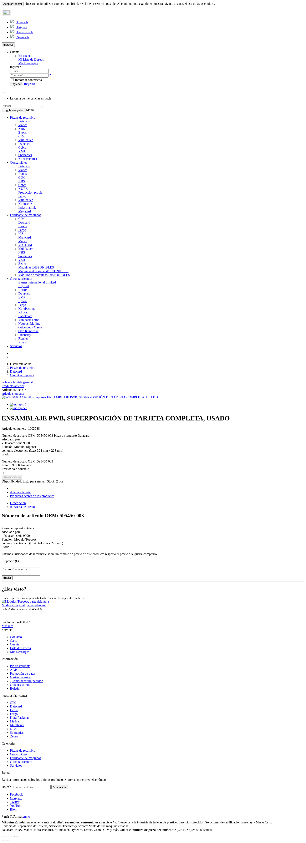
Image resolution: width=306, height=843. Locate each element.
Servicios (16, 346)
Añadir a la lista (20, 492)
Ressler (23, 338)
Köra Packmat (27, 158)
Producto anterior (13, 386)
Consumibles (18, 162)
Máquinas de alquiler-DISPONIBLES (43, 271)
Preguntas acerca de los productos (32, 496)
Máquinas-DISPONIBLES (36, 267)
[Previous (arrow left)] (3, 840)
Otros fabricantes (21, 278)
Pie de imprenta (20, 666)
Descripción (18, 503)
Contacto (16, 637)
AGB (13, 669)
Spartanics (25, 155)
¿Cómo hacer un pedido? (26, 681)
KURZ (23, 188)
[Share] (7, 836)
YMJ (21, 151)
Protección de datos (23, 673)
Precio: (15, 469)
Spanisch (22, 37)
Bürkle (22, 290)
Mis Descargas (19, 652)
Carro (13, 640)
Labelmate (25, 316)
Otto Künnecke (28, 331)
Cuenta (14, 644)
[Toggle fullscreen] (11, 836)
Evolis (22, 132)
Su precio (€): (11, 561)
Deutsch (22, 22)
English (21, 27)
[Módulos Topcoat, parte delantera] (25, 601)
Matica (22, 125)
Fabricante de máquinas (25, 215)
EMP (21, 297)
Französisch (24, 32)
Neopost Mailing (29, 323)
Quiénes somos (20, 684)
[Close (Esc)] (3, 836)
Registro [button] (29, 84)
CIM (21, 136)
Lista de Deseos (20, 648)
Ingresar (8, 44)
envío (26, 816)
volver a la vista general (17, 382)
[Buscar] (42, 106)
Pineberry (24, 335)
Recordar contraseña (28, 80)
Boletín (15, 688)
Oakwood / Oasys (30, 327)
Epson (22, 301)
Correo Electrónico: (14, 569)
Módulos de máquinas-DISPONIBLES (44, 275)
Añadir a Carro (12, 477)
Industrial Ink (27, 207)
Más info (7, 626)
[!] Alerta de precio (22, 507)
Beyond (23, 286)
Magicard (24, 211)
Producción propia (30, 192)
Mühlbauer (25, 140)
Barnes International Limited (37, 282)
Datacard (24, 121)
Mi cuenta (24, 55)
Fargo (22, 196)
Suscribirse (60, 787)
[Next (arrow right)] (7, 840)
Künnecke (25, 203)
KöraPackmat (27, 308)
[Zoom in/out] (15, 836)
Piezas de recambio (22, 117)
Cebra (22, 147)
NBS (21, 129)
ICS (21, 233)
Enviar (7, 577)
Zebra (22, 263)
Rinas (22, 342)
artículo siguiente (13, 393)
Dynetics (24, 143)
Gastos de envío (20, 677)
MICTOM (25, 245)
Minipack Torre (28, 320)
